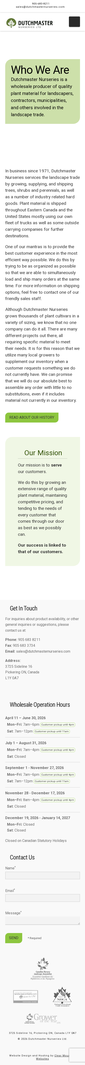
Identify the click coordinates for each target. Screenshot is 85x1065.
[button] (74, 21)
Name (10, 868)
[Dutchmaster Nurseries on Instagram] (14, 687)
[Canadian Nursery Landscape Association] (42, 968)
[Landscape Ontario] (25, 996)
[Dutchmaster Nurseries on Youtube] (22, 687)
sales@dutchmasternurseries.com (40, 6)
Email (10, 890)
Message (13, 912)
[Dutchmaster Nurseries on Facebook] (7, 687)
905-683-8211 (41, 3)
